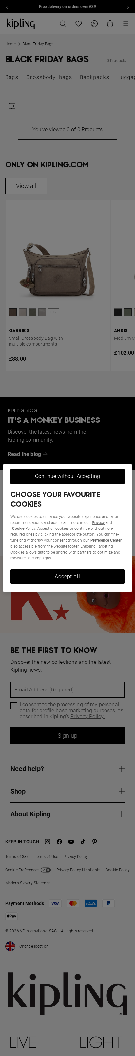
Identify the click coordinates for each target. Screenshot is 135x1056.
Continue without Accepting (67, 476)
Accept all (67, 576)
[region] (67, 528)
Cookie (18, 528)
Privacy (98, 522)
